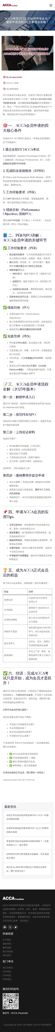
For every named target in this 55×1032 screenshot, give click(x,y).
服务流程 (7, 947)
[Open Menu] (51, 5)
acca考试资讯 (12, 89)
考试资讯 (7, 955)
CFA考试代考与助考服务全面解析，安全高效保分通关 (27, 856)
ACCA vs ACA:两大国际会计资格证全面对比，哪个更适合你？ (26, 869)
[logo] (10, 5)
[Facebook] (5, 927)
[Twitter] (16, 927)
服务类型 (7, 943)
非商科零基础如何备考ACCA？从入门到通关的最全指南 (27, 830)
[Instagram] (10, 927)
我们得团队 (8, 951)
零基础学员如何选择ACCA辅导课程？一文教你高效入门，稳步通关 (27, 843)
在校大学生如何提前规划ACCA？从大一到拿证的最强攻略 (27, 817)
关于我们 (7, 939)
